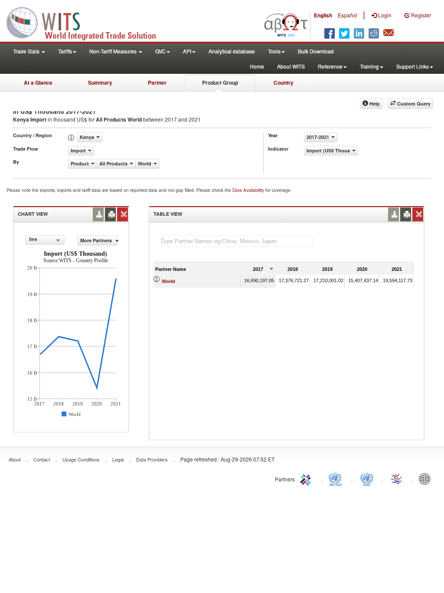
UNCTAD (337, 478)
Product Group (220, 82)
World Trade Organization (396, 478)
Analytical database (232, 51)
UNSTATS (366, 478)
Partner (157, 82)
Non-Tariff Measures (113, 51)
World (168, 281)
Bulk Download (316, 51)
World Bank (426, 478)
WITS (86, 21)
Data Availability (248, 190)
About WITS (291, 66)
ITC (307, 478)
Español (347, 15)
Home (257, 66)
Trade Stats (27, 51)
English (323, 15)
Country (284, 82)
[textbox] (236, 241)
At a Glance (38, 82)
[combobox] (45, 240)
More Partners (96, 240)
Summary (100, 82)
